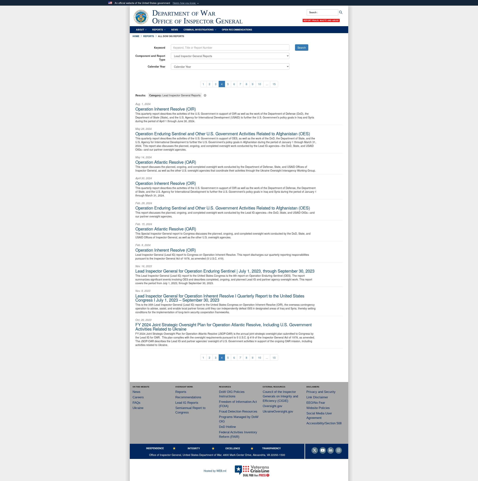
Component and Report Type (150, 57)
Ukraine (138, 408)
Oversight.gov (272, 406)
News (174, 29)
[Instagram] (338, 450)
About (140, 29)
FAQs (136, 402)
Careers (138, 397)
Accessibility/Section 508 (324, 423)
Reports (157, 29)
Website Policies (318, 408)
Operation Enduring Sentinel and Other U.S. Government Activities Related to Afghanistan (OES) (222, 133)
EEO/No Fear (315, 402)
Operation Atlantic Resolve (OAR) (165, 162)
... (267, 84)
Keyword (159, 47)
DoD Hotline (227, 427)
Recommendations (188, 397)
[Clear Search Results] (239, 95)
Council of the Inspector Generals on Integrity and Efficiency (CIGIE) (280, 396)
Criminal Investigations (199, 29)
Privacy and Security (321, 392)
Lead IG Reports (186, 402)
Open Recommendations (237, 29)
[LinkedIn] (330, 450)
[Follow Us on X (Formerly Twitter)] (314, 450)
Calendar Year (156, 66)
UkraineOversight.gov (278, 411)
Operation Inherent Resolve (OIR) (165, 109)
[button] (186, 3)
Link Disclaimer (317, 397)
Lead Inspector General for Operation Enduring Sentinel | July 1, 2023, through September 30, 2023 (224, 271)
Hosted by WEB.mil (215, 471)
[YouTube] (322, 450)
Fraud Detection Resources (238, 411)
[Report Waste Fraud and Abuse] (321, 20)
